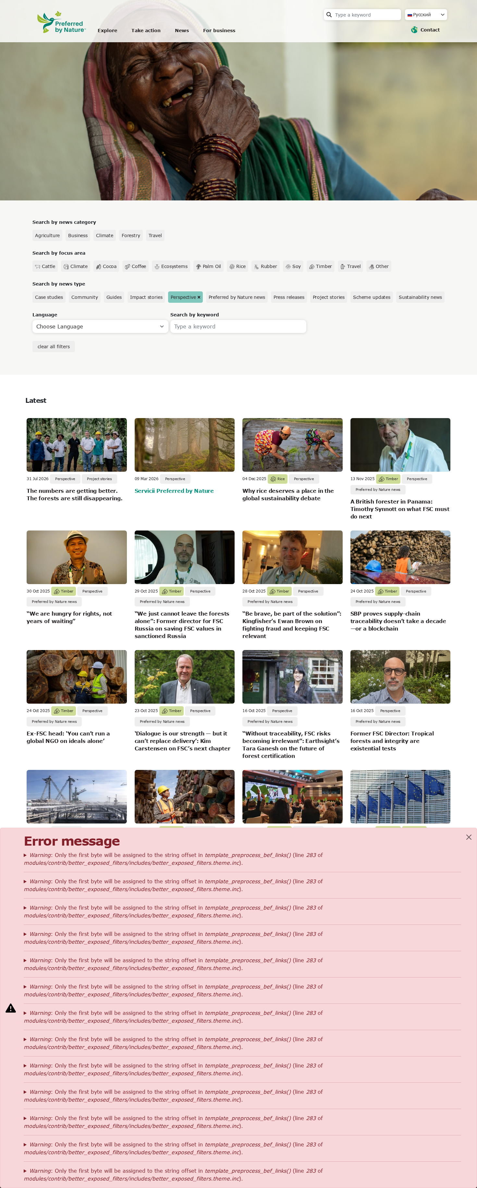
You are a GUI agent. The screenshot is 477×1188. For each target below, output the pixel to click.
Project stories (329, 297)
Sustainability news (420, 297)
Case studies (49, 297)
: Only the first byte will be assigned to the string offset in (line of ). (173, 859)
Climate (104, 235)
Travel (155, 235)
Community (84, 297)
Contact (430, 29)
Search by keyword (194, 314)
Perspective (183, 297)
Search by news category (64, 222)
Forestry (131, 235)
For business (219, 30)
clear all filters (54, 346)
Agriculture (47, 235)
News (182, 30)
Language (44, 314)
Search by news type (58, 284)
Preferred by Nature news (237, 297)
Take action (146, 30)
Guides (114, 297)
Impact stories (146, 297)
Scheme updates (371, 297)
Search (329, 14)
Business (78, 235)
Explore (107, 30)
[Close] (469, 837)
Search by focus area (58, 253)
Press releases (289, 297)
